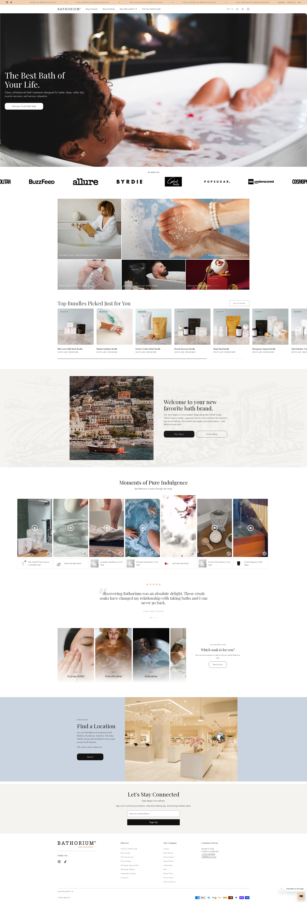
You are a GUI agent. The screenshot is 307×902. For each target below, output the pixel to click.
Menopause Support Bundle (263, 349)
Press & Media (126, 861)
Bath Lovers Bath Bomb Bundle (70, 349)
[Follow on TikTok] (11, 2)
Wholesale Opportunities (130, 865)
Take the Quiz (218, 664)
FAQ (299, 2)
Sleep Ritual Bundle (221, 349)
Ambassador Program (128, 873)
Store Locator (125, 853)
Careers (166, 849)
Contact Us (124, 877)
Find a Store (212, 434)
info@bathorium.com (208, 857)
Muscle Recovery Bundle (184, 349)
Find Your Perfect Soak (151, 9)
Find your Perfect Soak (129, 849)
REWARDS (281, 2)
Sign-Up (153, 822)
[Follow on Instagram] (7, 2)
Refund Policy (168, 873)
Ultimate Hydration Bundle (107, 349)
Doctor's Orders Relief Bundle (148, 349)
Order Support (168, 857)
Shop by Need (109, 9)
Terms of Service (169, 882)
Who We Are (168, 853)
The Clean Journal (127, 857)
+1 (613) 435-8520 (208, 854)
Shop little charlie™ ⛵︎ (128, 9)
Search (90, 756)
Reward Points (168, 861)
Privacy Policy (168, 877)
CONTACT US (291, 2)
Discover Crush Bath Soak (24, 106)
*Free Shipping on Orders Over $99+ (44, 2)
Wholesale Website (128, 869)
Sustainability (167, 865)
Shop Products (92, 9)
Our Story (179, 434)
